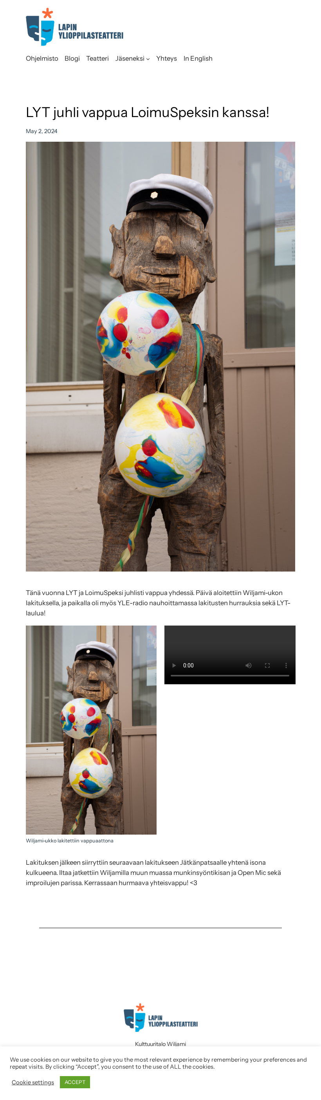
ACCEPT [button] (75, 1082)
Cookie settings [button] (33, 1082)
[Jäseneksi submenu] (148, 58)
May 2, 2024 (42, 131)
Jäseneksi (129, 58)
